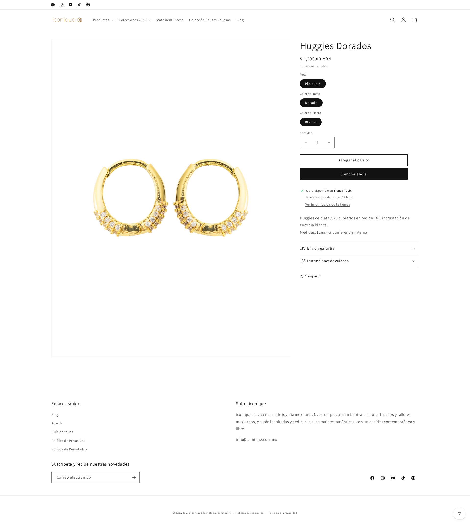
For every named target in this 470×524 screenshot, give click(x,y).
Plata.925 (313, 83)
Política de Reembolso (69, 449)
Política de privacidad (283, 512)
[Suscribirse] (134, 477)
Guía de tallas (62, 432)
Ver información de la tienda (327, 204)
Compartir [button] (313, 276)
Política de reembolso (250, 512)
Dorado (311, 102)
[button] (103, 20)
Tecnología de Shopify (217, 512)
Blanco (311, 122)
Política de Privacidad (68, 440)
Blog (55, 415)
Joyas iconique (192, 512)
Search (56, 423)
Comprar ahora (354, 174)
